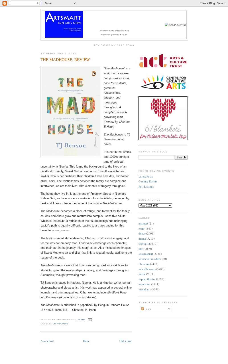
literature (61, 323)
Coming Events (147, 181)
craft (141, 228)
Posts (147, 309)
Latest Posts (145, 176)
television (144, 284)
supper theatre (146, 279)
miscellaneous (147, 269)
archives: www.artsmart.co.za (114, 30)
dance (142, 233)
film (140, 249)
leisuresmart (145, 254)
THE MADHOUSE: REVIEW (65, 59)
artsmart (143, 223)
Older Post (125, 341)
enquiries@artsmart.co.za (114, 34)
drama (142, 239)
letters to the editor (149, 259)
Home (86, 341)
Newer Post (47, 341)
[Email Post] (89, 319)
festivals (143, 244)
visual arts (144, 289)
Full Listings (146, 186)
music (142, 274)
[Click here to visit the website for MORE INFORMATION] (175, 25)
